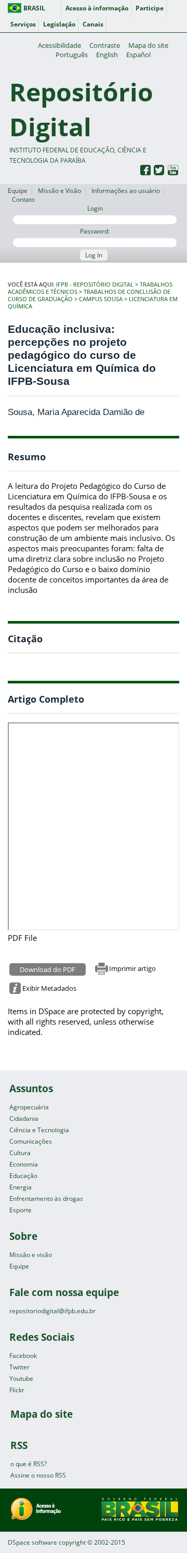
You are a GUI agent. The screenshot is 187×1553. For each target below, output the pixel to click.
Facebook (23, 1355)
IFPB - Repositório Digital (94, 284)
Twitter (19, 1367)
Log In (93, 255)
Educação (23, 1175)
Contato (23, 199)
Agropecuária (29, 1107)
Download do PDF (47, 969)
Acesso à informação (96, 8)
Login (95, 208)
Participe (150, 8)
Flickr (16, 1390)
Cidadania (23, 1118)
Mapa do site (148, 45)
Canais (93, 24)
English (107, 54)
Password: (95, 231)
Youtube (21, 1378)
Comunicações (30, 1141)
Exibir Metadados (49, 988)
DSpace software (32, 1542)
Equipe (18, 190)
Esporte (20, 1210)
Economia (23, 1164)
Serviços (23, 24)
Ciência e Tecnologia (39, 1129)
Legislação (59, 24)
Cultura (20, 1152)
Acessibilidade (59, 45)
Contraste (104, 45)
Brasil (34, 8)
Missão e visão (30, 1254)
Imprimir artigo (132, 968)
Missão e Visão (59, 190)
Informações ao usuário (125, 190)
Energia (20, 1187)
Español (138, 54)
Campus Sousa (101, 299)
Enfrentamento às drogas (46, 1198)
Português (72, 54)
